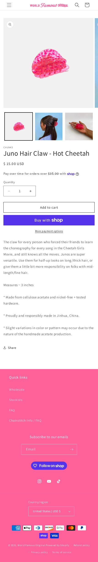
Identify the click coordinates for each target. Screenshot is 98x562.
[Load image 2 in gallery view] (49, 126)
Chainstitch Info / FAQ (25, 420)
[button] (9, 5)
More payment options (49, 231)
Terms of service (61, 552)
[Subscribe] (72, 449)
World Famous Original (31, 545)
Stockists (15, 400)
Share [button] (12, 348)
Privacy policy (39, 552)
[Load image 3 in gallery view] (79, 126)
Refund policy (82, 545)
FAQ (12, 410)
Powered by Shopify (57, 545)
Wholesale (16, 389)
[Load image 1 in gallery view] (19, 126)
